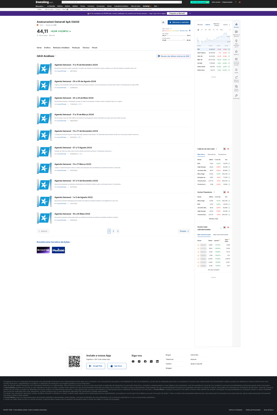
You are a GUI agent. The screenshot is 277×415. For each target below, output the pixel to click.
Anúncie (193, 359)
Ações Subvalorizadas (128, 9)
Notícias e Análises (61, 48)
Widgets (169, 368)
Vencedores (212, 154)
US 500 (199, 63)
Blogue (168, 355)
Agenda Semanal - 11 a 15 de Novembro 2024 (76, 65)
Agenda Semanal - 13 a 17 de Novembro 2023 (76, 131)
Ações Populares (204, 192)
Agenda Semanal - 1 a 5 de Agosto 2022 (74, 197)
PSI (198, 49)
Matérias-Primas (217, 24)
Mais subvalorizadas (204, 234)
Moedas (200, 24)
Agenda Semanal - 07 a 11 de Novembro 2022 (76, 181)
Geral (39, 48)
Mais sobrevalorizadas (220, 234)
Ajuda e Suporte (196, 364)
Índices (207, 24)
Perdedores (222, 154)
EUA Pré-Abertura (75, 9)
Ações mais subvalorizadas (204, 228)
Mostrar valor (184, 30)
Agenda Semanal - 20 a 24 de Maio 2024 (74, 98)
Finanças (76, 48)
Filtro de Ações (135, 6)
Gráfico (47, 48)
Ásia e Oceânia (110, 9)
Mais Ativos (201, 154)
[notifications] (235, 2)
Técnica (85, 48)
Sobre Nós (194, 355)
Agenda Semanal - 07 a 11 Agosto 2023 (73, 147)
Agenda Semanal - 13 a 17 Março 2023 (73, 164)
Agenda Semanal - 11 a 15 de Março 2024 (74, 114)
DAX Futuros (201, 53)
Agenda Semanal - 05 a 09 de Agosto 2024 (75, 81)
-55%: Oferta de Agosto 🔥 (200, 2)
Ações (39, 9)
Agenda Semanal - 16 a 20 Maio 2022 (72, 214)
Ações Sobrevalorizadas (144, 9)
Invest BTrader (61, 71)
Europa (92, 9)
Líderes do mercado (206, 149)
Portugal (58, 9)
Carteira (168, 364)
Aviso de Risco (268, 410)
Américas (85, 9)
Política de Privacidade (253, 410)
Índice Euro (201, 70)
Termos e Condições (235, 410)
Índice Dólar (201, 66)
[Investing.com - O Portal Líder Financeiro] (44, 2)
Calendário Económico (121, 6)
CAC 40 (199, 56)
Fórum (94, 48)
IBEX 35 (199, 60)
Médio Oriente (100, 9)
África (118, 9)
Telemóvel (169, 359)
